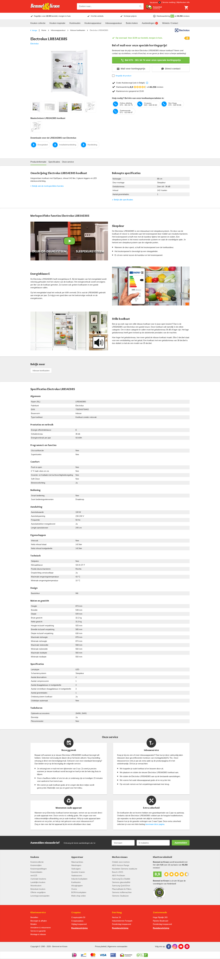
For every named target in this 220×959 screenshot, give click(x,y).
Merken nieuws (119, 857)
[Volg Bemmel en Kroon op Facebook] (168, 946)
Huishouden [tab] (74, 23)
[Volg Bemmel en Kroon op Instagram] (174, 946)
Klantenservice (38, 912)
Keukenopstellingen (38, 869)
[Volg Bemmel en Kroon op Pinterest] (187, 946)
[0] (186, 7)
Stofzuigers (76, 869)
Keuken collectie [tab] (37, 23)
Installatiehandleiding (67, 145)
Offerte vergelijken (38, 892)
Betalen (33, 924)
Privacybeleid (100, 946)
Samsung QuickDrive (121, 885)
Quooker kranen (78, 872)
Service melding (168, 2)
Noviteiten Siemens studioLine (124, 869)
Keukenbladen (36, 872)
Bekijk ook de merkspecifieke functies (48, 186)
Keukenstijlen (36, 865)
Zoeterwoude (160, 912)
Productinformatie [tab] (38, 162)
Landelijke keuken (37, 882)
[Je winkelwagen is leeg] (186, 7)
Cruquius (76, 912)
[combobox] (110, 6)
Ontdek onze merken (121, 862)
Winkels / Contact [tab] (170, 23)
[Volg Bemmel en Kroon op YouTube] (180, 946)
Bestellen (34, 917)
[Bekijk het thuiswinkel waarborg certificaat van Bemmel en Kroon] (154, 7)
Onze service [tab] (68, 162)
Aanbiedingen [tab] (148, 23)
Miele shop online (78, 896)
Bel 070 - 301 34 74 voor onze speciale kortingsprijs (153, 60)
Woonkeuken (35, 885)
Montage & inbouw (38, 934)
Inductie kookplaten (79, 879)
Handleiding (92, 145)
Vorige (34, 30)
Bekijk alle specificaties (123, 200)
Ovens (74, 889)
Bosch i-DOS (117, 872)
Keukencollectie (37, 862)
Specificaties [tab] (54, 162)
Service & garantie (38, 931)
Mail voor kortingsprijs (133, 68)
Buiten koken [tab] (132, 23)
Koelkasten (76, 882)
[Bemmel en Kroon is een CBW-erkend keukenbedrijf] (142, 955)
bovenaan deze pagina (155, 824)
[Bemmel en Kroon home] (45, 6)
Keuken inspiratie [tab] (57, 23)
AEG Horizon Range (120, 865)
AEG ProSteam (118, 875)
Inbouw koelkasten (77, 30)
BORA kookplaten (78, 892)
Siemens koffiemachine (122, 892)
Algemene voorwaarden (117, 946)
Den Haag (117, 912)
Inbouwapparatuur (58, 30)
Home (43, 30)
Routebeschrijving (79, 928)
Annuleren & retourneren (40, 927)
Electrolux (34, 43)
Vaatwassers (76, 875)
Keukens (34, 857)
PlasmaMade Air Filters (121, 889)
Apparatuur (77, 857)
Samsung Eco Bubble (121, 879)
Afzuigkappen (77, 885)
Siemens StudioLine (120, 896)
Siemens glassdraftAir (121, 882)
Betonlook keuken (37, 889)
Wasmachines (77, 862)
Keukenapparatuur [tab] (93, 23)
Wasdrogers (76, 865)
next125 (33, 875)
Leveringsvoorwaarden (39, 896)
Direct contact (172, 68)
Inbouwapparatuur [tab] (113, 23)
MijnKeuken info (183, 2)
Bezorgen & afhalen (38, 921)
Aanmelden (181, 842)
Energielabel (43, 145)
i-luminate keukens (38, 879)
